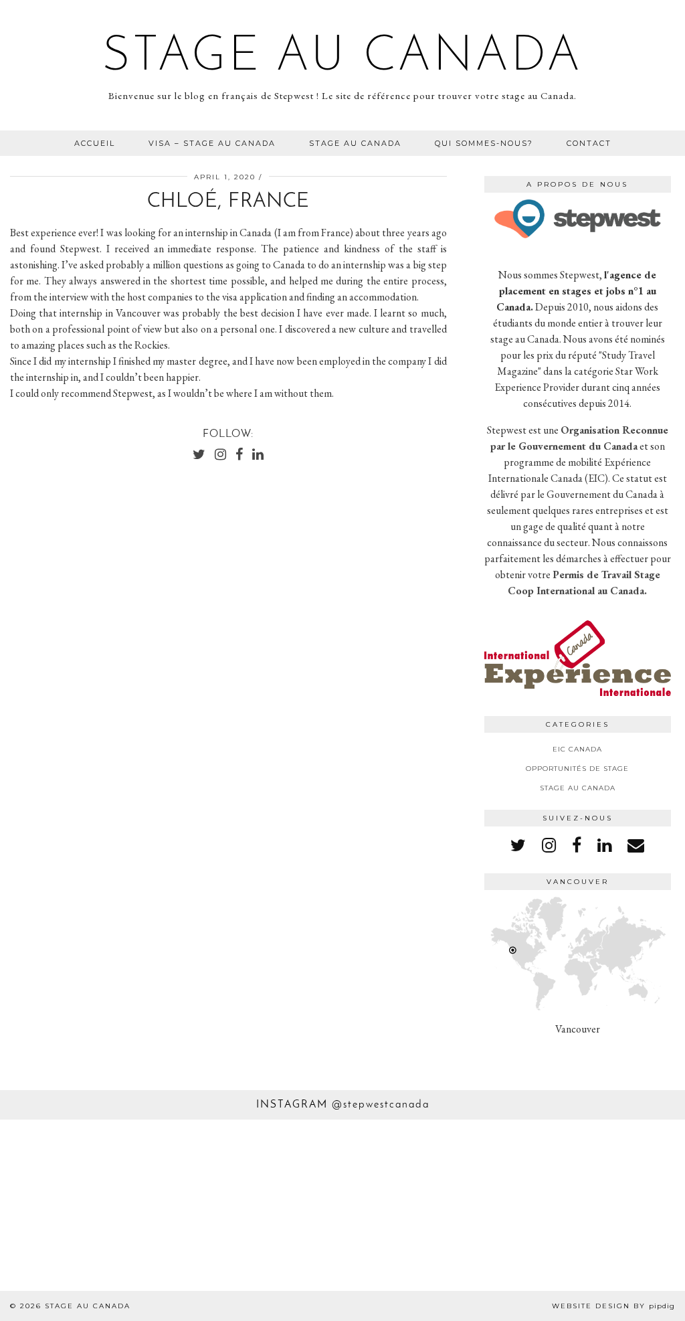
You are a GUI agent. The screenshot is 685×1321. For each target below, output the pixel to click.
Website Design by (613, 1306)
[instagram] (549, 845)
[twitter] (518, 845)
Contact (589, 143)
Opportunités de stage (577, 768)
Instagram (342, 1104)
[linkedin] (604, 845)
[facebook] (576, 845)
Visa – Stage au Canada (212, 143)
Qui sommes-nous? (484, 143)
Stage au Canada (343, 57)
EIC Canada (577, 749)
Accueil (94, 143)
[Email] (635, 845)
